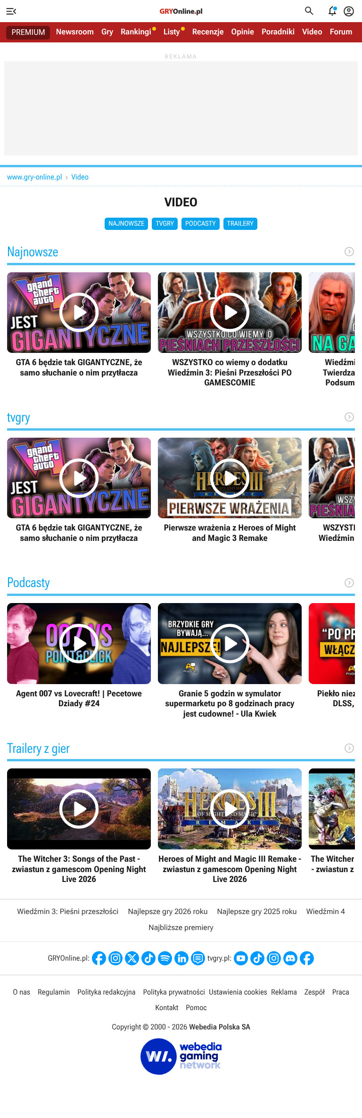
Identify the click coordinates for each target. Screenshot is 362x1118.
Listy (172, 32)
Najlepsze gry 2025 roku (257, 911)
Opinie (242, 32)
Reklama (284, 991)
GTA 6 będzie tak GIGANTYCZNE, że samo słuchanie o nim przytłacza (79, 325)
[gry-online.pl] (181, 11)
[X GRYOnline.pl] (132, 958)
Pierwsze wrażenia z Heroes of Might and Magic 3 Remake (230, 491)
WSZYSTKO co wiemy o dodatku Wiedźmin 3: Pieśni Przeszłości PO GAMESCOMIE (230, 330)
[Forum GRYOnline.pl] (198, 958)
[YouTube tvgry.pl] (241, 958)
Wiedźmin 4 (325, 911)
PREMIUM (28, 32)
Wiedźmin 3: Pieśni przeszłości (67, 911)
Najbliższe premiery (180, 927)
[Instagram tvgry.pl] (274, 958)
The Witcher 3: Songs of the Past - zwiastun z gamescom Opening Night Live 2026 (79, 826)
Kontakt (166, 1007)
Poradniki (278, 32)
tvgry (165, 224)
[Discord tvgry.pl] (290, 958)
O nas (21, 991)
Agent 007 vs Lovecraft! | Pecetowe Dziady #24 (79, 656)
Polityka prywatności (174, 991)
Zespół (314, 991)
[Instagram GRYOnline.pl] (115, 958)
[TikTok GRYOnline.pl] (148, 958)
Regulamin (54, 991)
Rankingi (136, 32)
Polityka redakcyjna (106, 991)
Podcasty (200, 224)
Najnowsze (126, 224)
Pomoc (196, 1007)
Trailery (240, 224)
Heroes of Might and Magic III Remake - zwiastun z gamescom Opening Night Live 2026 (230, 826)
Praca (340, 991)
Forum (341, 32)
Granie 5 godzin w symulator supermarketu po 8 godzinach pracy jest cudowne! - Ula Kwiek (230, 661)
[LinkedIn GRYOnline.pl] (181, 958)
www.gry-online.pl (34, 176)
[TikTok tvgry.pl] (257, 958)
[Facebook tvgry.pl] (307, 958)
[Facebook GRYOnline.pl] (99, 958)
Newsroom (75, 32)
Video (312, 32)
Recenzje (208, 32)
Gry (107, 32)
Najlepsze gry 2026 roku (167, 911)
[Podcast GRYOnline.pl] (165, 958)
